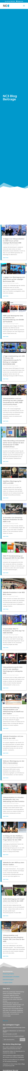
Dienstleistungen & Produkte (11, 976)
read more (5, 257)
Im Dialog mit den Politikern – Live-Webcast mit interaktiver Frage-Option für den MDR (13, 838)
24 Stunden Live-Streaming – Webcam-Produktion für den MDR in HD (13, 519)
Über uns (5, 1020)
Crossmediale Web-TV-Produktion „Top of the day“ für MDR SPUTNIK (13, 631)
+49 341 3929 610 (10, 1)
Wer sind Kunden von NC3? (10, 1034)
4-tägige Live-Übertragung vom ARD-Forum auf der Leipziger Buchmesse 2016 (14, 279)
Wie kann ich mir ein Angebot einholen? (13, 1036)
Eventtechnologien (8, 979)
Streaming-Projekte (13, 244)
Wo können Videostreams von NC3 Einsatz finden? (14, 1031)
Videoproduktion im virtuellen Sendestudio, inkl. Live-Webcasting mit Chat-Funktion (13, 799)
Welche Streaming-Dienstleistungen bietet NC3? (14, 1028)
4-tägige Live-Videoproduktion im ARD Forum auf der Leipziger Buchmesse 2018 (13, 241)
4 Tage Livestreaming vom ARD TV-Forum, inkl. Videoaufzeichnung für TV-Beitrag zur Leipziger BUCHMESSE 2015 (14, 360)
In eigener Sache (7, 982)
